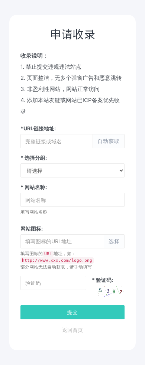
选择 (114, 241)
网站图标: (31, 228)
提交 (72, 312)
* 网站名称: (33, 187)
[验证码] (111, 293)
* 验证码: (102, 280)
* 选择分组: (33, 157)
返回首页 (72, 330)
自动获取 (108, 141)
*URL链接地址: (38, 128)
